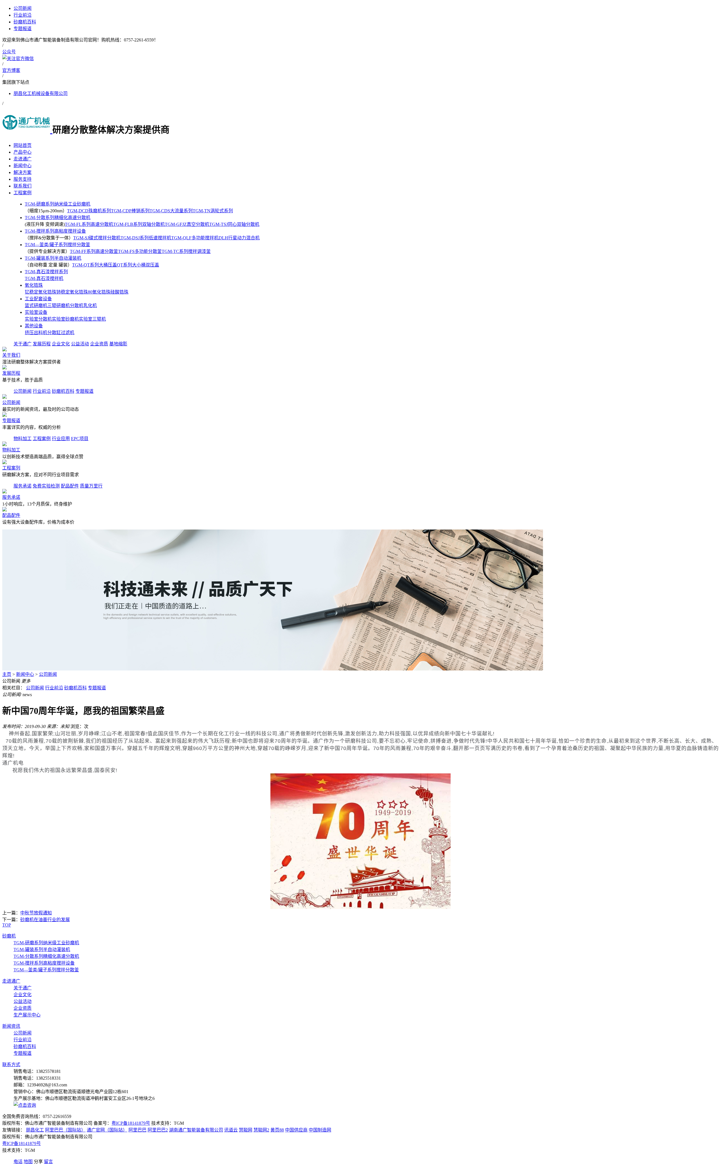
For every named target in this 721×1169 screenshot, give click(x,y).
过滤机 (67, 332)
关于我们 (11, 355)
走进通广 (11, 981)
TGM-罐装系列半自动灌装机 (53, 258)
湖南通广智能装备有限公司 (196, 1130)
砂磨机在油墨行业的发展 (45, 919)
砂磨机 (9, 936)
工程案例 (42, 438)
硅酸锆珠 (119, 292)
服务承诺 (23, 486)
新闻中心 (25, 674)
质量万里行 (91, 486)
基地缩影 (118, 343)
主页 (6, 674)
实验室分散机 (38, 319)
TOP (6, 925)
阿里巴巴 (137, 1130)
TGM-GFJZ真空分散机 (187, 224)
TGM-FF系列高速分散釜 (94, 251)
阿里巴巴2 (158, 1130)
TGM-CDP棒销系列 (130, 210)
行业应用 (61, 438)
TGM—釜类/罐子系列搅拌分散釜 (57, 244)
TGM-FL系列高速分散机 (89, 224)
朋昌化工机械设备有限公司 (41, 93)
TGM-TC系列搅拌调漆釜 (186, 251)
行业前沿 (42, 391)
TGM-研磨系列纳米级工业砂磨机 (57, 204)
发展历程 (42, 343)
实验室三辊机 (92, 319)
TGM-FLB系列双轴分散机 (139, 224)
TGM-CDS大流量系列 (171, 210)
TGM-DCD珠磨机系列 (89, 210)
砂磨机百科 (63, 391)
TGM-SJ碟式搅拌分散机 (97, 237)
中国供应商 (296, 1130)
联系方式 (11, 1064)
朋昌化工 (35, 1130)
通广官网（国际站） (107, 1130)
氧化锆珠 (34, 285)
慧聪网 (245, 1130)
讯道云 (231, 1130)
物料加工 (23, 438)
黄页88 (277, 1130)
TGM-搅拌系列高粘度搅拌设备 (55, 231)
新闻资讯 (11, 1026)
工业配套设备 (38, 298)
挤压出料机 (36, 332)
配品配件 (70, 486)
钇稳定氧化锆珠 (40, 292)
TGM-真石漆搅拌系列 (46, 271)
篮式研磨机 (36, 305)
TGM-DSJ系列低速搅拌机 (146, 237)
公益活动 (80, 343)
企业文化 (61, 343)
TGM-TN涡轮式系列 (213, 210)
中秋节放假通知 (36, 912)
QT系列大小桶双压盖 (138, 265)
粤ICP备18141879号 (131, 1123)
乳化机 (90, 305)
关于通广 (23, 343)
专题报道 (84, 391)
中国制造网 (320, 1130)
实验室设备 (36, 312)
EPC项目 (79, 438)
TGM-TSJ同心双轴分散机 (234, 224)
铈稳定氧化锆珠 (72, 292)
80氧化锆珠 (99, 292)
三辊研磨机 (58, 305)
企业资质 (99, 343)
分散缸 (54, 332)
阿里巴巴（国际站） (65, 1130)
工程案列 (11, 468)
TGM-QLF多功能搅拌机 (195, 237)
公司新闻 (23, 391)
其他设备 (34, 325)
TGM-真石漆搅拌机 (44, 278)
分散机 (76, 305)
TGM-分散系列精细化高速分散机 (57, 217)
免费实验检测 (46, 486)
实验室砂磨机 (65, 319)
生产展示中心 (27, 1015)
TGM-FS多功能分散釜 (140, 251)
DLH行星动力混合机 (239, 237)
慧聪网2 (261, 1130)
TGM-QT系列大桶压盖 (94, 265)
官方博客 (11, 70)
